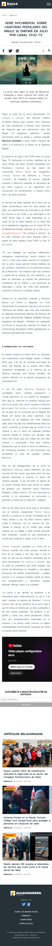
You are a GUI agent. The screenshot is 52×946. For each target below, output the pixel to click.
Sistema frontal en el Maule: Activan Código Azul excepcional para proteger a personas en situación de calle (27, 820)
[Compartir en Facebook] (3, 52)
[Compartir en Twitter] (10, 52)
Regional (13, 15)
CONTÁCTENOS (26, 919)
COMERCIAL (26, 915)
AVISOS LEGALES (26, 923)
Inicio (4, 15)
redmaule (8, 781)
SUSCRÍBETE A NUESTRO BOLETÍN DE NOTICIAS (26, 693)
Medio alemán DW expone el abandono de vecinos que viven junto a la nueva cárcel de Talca (26, 867)
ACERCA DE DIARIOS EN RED (26, 911)
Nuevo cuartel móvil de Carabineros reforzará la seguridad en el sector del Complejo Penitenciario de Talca (26, 774)
